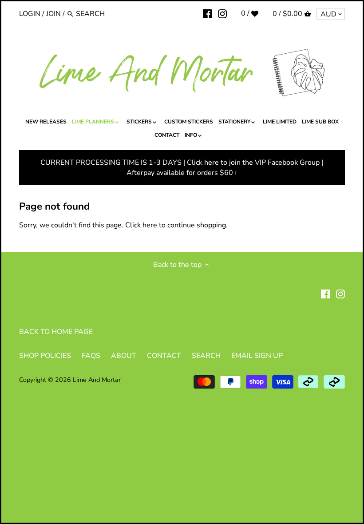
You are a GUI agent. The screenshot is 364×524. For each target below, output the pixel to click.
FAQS (91, 356)
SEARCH (206, 356)
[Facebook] (207, 13)
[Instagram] (222, 13)
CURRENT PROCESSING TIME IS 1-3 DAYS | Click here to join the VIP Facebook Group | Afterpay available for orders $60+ (181, 167)
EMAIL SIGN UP (257, 356)
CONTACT (164, 356)
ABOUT (123, 356)
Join (53, 14)
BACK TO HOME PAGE (56, 332)
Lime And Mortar (97, 379)
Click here (141, 225)
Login (29, 14)
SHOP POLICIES (45, 356)
